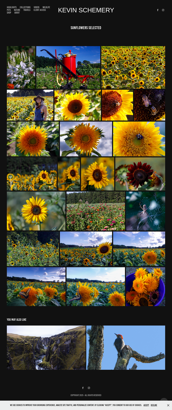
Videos (36, 7)
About (17, 12)
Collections (25, 7)
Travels (26, 10)
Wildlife (46, 7)
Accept (146, 405)
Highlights (12, 7)
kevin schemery (86, 10)
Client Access (40, 10)
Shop (9, 12)
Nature (17, 10)
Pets (9, 10)
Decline (154, 405)
